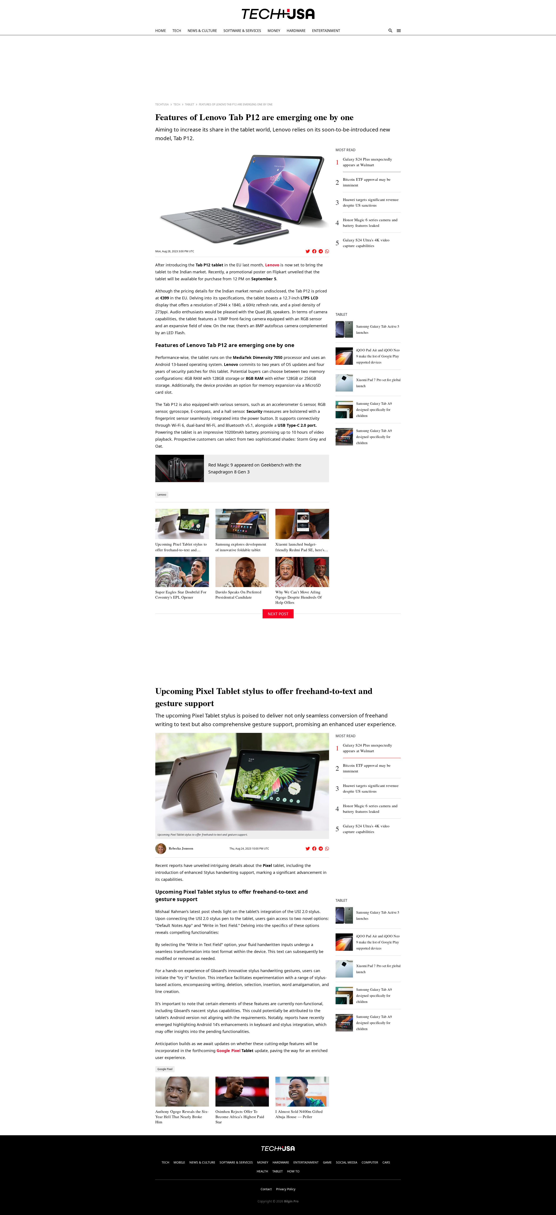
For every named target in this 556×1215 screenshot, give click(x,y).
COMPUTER (370, 1162)
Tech (177, 104)
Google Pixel (228, 1050)
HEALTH (262, 1171)
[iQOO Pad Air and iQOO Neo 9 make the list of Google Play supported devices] (344, 356)
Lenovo (272, 264)
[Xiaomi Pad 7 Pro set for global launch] (344, 383)
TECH (176, 30)
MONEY (274, 30)
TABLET (277, 1171)
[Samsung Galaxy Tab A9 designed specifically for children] (344, 409)
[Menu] (399, 30)
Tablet (189, 104)
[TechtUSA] (278, 14)
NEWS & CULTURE (202, 30)
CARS (386, 1162)
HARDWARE (296, 30)
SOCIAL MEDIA (346, 1162)
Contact (266, 1189)
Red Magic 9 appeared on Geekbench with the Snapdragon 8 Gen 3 (254, 468)
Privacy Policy (285, 1189)
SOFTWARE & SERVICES (242, 30)
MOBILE (179, 1162)
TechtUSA (162, 104)
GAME (327, 1162)
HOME (160, 30)
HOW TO (293, 1171)
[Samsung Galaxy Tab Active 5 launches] (344, 329)
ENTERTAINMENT (326, 30)
